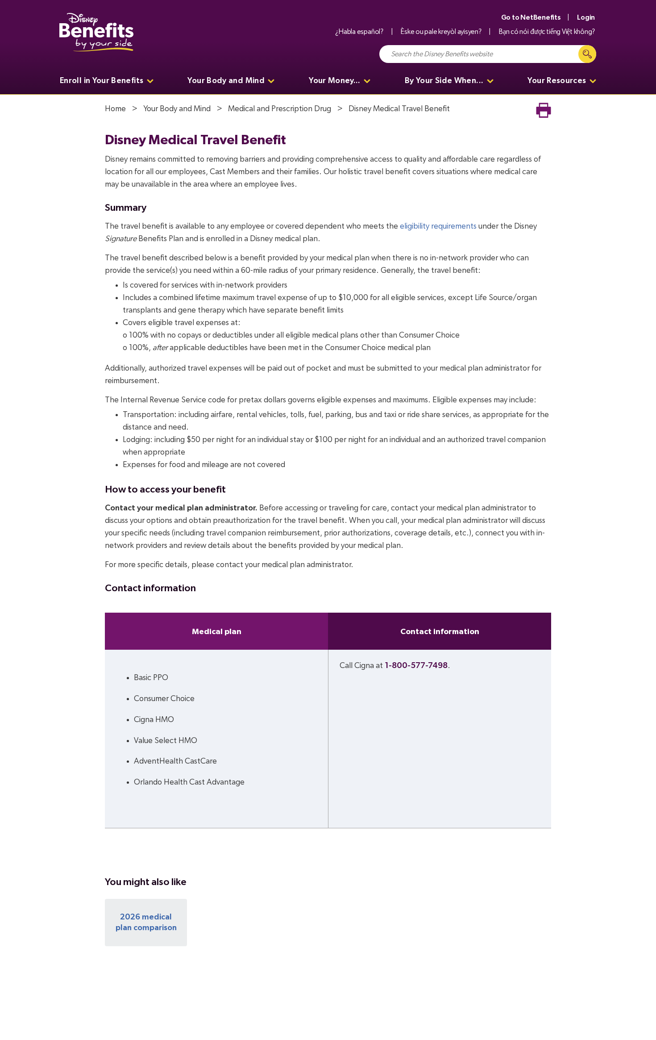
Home (115, 109)
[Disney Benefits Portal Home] (96, 32)
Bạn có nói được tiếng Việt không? (547, 31)
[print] (543, 110)
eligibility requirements (438, 226)
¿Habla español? (359, 31)
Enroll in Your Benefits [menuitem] (101, 81)
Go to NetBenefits (531, 17)
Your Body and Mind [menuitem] (225, 81)
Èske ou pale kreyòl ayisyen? (441, 31)
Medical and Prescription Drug (279, 109)
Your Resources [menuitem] (556, 81)
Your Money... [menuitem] (335, 81)
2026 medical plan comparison (146, 922)
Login (586, 17)
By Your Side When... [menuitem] (444, 81)
